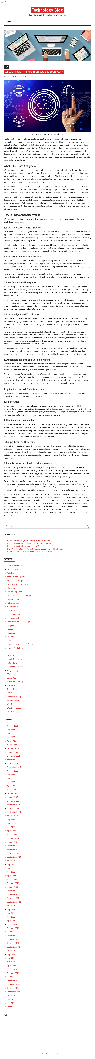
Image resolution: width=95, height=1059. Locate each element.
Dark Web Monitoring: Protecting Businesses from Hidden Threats (35, 549)
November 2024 (13, 804)
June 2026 (11, 733)
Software (11, 685)
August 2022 (12, 906)
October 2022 (13, 898)
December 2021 (13, 936)
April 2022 (11, 921)
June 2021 (11, 958)
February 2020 (13, 1007)
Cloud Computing (14, 592)
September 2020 (14, 992)
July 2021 (11, 954)
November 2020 (13, 984)
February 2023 (13, 883)
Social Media (12, 678)
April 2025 (11, 786)
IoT (6, 67)
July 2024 (11, 820)
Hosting (10, 637)
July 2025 (11, 775)
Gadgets (10, 625)
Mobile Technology (15, 659)
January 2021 (12, 977)
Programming (12, 670)
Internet (10, 640)
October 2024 (13, 808)
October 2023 (13, 853)
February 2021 (13, 973)
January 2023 (12, 887)
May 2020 (11, 1003)
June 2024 (11, 823)
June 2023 (11, 868)
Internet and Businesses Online (20, 644)
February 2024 (13, 838)
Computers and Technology (19, 595)
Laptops (10, 655)
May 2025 (11, 782)
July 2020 (11, 999)
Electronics (12, 610)
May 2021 (11, 962)
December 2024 (13, 801)
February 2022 (13, 928)
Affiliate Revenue (14, 565)
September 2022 (14, 902)
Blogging (11, 588)
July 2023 (11, 864)
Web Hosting (12, 711)
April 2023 (11, 876)
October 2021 (13, 943)
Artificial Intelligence (16, 577)
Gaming (10, 629)
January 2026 (12, 752)
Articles (10, 573)
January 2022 (12, 932)
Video (9, 693)
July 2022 (11, 909)
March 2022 (12, 924)
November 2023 (13, 849)
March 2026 (12, 745)
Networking (12, 663)
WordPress (46, 1054)
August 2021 (12, 950)
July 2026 (11, 730)
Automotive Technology (17, 584)
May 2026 (11, 737)
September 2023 (14, 857)
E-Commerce (12, 607)
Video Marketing (14, 697)
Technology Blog (47, 9)
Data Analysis (13, 603)
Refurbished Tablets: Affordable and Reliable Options (29, 552)
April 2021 (11, 966)
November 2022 (13, 894)
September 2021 (14, 947)
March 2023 (12, 879)
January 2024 (12, 842)
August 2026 (12, 726)
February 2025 (13, 793)
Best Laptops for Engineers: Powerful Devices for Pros (30, 543)
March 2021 (12, 969)
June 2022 (11, 913)
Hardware (11, 633)
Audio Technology (15, 581)
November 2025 (13, 760)
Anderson (58, 1054)
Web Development (15, 708)
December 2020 (13, 980)
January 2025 (12, 797)
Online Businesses (15, 667)
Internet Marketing (15, 648)
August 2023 (12, 861)
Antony (33, 76)
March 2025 (12, 789)
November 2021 (13, 939)
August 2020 (12, 995)
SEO (9, 674)
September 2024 (14, 812)
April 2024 (11, 831)
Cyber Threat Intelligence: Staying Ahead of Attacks (28, 540)
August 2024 (12, 816)
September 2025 (14, 767)
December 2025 (13, 756)
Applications (12, 569)
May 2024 (11, 827)
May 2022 (11, 917)
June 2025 (11, 778)
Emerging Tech (13, 618)
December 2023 (13, 846)
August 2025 (12, 771)
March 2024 (12, 834)
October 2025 (13, 763)
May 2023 (11, 872)
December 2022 (13, 891)
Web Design (12, 704)
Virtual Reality (13, 700)
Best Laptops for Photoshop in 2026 (23, 546)
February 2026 (13, 748)
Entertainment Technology (18, 622)
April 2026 (11, 741)
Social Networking (15, 682)
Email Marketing (13, 614)
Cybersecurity (13, 599)
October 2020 (13, 988)
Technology (12, 689)
